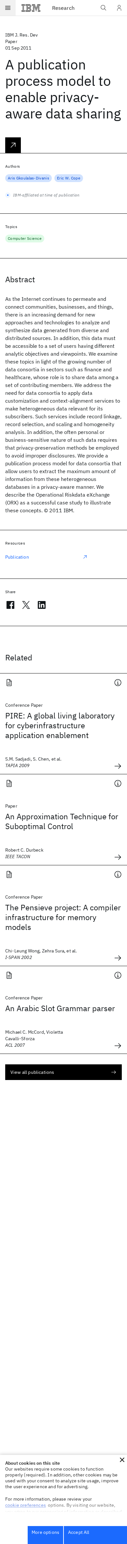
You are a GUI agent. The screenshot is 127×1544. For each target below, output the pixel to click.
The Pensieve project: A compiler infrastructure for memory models (63, 917)
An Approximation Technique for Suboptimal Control (61, 821)
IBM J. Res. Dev (21, 35)
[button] (122, 1460)
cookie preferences (25, 1505)
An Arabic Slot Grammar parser (60, 1008)
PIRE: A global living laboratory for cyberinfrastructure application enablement (60, 725)
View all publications (32, 1072)
